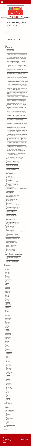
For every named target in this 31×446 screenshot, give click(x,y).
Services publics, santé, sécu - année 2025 (13, 166)
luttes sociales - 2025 (10, 50)
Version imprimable (9, 437)
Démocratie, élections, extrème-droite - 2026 (14, 256)
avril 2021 (7, 345)
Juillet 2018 (8, 391)
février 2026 (8, 273)
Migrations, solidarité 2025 (11, 177)
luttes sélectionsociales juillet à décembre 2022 (14, 158)
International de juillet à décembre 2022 (13, 204)
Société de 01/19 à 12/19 (11, 250)
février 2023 (8, 315)
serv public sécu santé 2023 (11, 169)
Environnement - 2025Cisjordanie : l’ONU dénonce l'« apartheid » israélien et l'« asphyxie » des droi (17, 189)
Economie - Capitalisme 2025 (11, 214)
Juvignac (8, 415)
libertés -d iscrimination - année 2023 (12, 242)
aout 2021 (7, 338)
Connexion (25, 437)
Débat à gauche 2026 (10, 226)
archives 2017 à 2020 (9, 350)
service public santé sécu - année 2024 (13, 168)
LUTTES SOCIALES (9, 47)
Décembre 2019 (9, 368)
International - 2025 (10, 200)
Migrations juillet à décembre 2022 (12, 181)
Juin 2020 (8, 360)
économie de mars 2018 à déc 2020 (12, 223)
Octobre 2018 (9, 387)
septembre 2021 (8, 337)
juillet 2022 (7, 323)
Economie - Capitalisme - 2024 (12, 215)
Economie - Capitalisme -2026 (11, 212)
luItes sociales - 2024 (10, 51)
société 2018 (9, 253)
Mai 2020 (8, 361)
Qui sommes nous (8, 427)
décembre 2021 (8, 333)
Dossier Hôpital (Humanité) (10, 410)
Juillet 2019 (8, 375)
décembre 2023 (8, 304)
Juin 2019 (8, 376)
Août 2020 (8, 357)
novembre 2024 (8, 291)
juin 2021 (7, 341)
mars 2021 (7, 346)
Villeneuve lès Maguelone (11, 425)
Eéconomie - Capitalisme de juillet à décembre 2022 (15, 218)
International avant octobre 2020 (12, 210)
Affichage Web (24, 439)
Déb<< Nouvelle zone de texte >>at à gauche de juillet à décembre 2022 (17, 232)
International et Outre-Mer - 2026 (12, 199)
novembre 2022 (8, 319)
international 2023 (9, 203)
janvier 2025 (8, 288)
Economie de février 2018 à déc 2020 (13, 222)
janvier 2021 (8, 349)
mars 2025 (7, 285)
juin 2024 (7, 296)
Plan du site (6, 439)
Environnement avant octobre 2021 (12, 196)
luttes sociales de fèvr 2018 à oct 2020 (13, 162)
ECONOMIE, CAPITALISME (10, 211)
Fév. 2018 (8, 398)
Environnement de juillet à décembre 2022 (13, 193)
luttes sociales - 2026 (10, 49)
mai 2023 (7, 311)
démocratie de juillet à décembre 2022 (13, 261)
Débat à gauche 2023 (10, 230)
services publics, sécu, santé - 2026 (12, 165)
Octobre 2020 (9, 354)
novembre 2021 (8, 334)
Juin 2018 (8, 392)
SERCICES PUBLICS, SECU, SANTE (12, 164)
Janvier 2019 (9, 383)
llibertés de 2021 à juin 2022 (11, 245)
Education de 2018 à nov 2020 (11, 173)
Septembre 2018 (9, 388)
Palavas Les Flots (10, 418)
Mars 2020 (8, 364)
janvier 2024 (8, 303)
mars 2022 (7, 329)
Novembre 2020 (9, 353)
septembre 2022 (8, 322)
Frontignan (8, 414)
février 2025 (8, 287)
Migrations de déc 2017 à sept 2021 (12, 184)
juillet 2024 (7, 295)
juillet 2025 (7, 280)
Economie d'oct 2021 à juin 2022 (12, 219)
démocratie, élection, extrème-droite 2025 (13, 257)
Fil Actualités (7, 264)
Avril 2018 (8, 395)
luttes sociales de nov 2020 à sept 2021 (13, 161)
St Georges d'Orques (10, 422)
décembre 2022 (8, 318)
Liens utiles (6, 426)
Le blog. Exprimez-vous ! (9, 403)
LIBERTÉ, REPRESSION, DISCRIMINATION (13, 237)
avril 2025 (7, 284)
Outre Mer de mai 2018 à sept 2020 (12, 208)
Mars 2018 (8, 396)
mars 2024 (7, 300)
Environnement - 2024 (10, 191)
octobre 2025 (8, 277)
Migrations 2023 (9, 180)
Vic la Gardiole (9, 423)
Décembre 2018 (9, 384)
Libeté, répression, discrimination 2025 (13, 239)
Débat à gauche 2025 (10, 227)
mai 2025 (7, 283)
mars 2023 (7, 314)
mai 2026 (7, 269)
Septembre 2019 (9, 372)
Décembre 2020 (9, 352)
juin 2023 (7, 310)
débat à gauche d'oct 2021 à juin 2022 (13, 234)
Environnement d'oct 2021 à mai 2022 (13, 195)
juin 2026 (7, 268)
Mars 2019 (8, 380)
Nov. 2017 (8, 402)
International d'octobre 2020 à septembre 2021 (14, 207)
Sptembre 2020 (9, 356)
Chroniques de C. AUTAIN (10, 407)
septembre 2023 (8, 307)
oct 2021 (7, 342)
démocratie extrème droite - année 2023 (13, 260)
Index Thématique (8, 265)
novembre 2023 (8, 306)
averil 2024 (7, 299)
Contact (6, 429)
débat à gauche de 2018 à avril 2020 (12, 235)
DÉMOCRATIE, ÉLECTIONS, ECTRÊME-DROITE (14, 254)
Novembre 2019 (9, 369)
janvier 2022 (8, 331)
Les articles (7, 46)
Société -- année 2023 (10, 246)
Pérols (8, 419)
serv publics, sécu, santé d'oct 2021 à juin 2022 (14, 172)
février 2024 (8, 302)
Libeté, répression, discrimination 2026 (13, 238)
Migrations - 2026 (9, 176)
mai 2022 (7, 326)
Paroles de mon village (9, 411)
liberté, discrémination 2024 (11, 241)
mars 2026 (7, 272)
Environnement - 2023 (10, 192)
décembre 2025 (8, 276)
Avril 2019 (8, 379)
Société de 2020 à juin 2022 (11, 249)
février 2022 (8, 330)
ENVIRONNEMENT (9, 185)
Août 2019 (8, 373)
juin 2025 (7, 281)
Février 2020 (9, 365)
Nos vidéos (7, 406)
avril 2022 (7, 327)
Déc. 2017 (8, 400)
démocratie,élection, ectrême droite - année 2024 (14, 258)
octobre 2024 (8, 292)
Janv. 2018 (8, 399)
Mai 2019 (8, 377)
